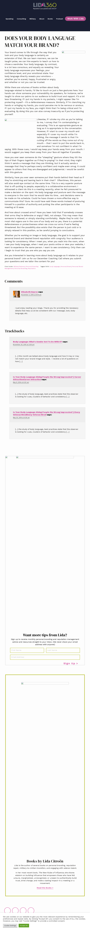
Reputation (32, 268)
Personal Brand (66, 266)
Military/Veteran (19, 266)
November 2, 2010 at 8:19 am (31, 295)
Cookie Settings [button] (10, 925)
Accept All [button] (24, 925)
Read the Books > (45, 888)
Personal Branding (32, 266)
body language (55, 266)
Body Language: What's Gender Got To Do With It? (37, 342)
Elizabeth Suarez (29, 292)
